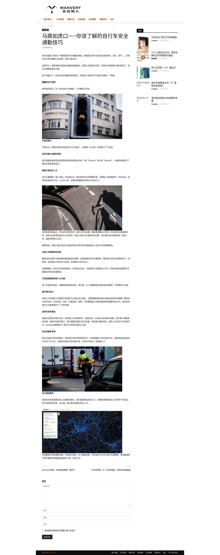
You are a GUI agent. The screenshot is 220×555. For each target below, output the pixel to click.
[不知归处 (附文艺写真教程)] (143, 45)
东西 (112, 19)
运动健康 (92, 19)
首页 (43, 26)
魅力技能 (47, 19)
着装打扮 (70, 19)
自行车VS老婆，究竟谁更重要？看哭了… (59, 470)
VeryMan (154, 71)
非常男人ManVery (50, 553)
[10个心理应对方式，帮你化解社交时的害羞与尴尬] (143, 57)
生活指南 (60, 19)
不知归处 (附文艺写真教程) (164, 37)
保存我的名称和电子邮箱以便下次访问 (60, 531)
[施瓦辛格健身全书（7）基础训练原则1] (143, 87)
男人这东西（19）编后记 (163, 67)
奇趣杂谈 (103, 19)
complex (154, 40)
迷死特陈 (154, 59)
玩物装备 (81, 19)
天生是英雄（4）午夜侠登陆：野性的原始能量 (111, 470)
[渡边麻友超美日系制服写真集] (143, 106)
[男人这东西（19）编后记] (143, 72)
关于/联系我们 (173, 553)
